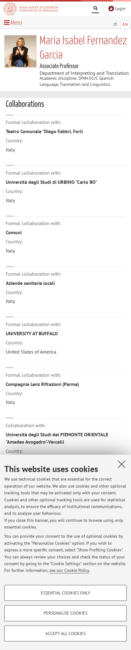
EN (125, 24)
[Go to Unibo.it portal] (30, 9)
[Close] (121, 464)
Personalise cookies (65, 613)
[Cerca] (95, 9)
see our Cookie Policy (69, 570)
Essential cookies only (65, 593)
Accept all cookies (65, 633)
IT (115, 24)
